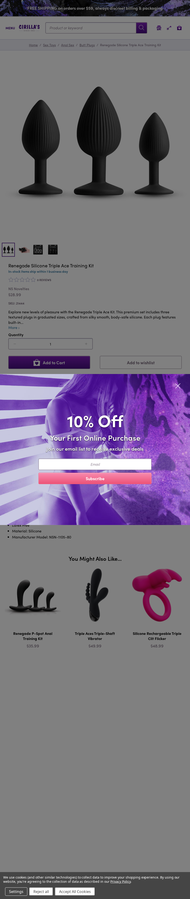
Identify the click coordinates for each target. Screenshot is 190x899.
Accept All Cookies (75, 891)
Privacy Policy (120, 881)
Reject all (41, 891)
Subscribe (95, 478)
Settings (16, 891)
